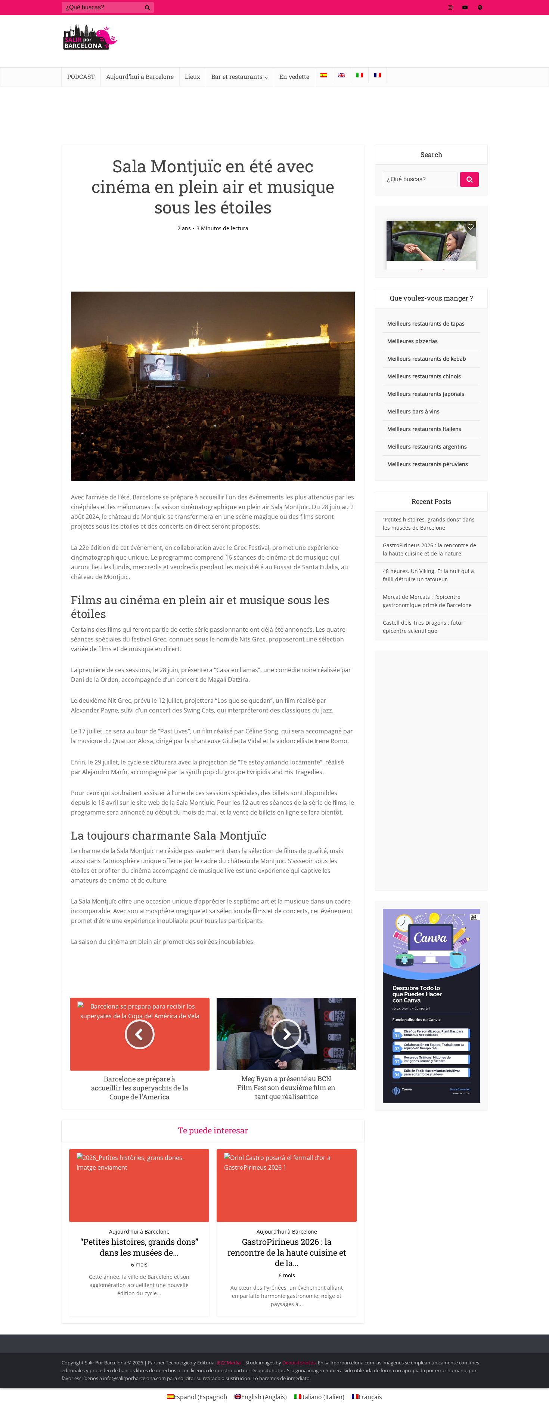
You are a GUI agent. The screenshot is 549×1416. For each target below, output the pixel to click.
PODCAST (81, 76)
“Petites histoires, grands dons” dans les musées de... (139, 1247)
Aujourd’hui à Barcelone (140, 76)
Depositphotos (299, 1362)
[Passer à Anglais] (342, 75)
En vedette (294, 76)
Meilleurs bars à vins (413, 411)
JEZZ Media (229, 1362)
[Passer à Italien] (360, 75)
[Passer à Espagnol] (324, 75)
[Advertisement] (431, 770)
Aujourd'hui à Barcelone (139, 1231)
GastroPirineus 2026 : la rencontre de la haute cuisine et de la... (286, 1252)
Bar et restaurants (237, 76)
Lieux (192, 76)
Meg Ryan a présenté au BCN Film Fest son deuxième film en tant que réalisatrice (267, 1340)
